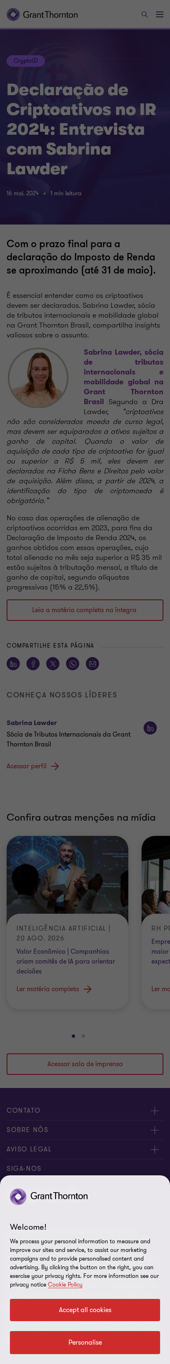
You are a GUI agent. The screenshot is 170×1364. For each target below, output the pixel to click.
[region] (85, 1269)
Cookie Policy (65, 1285)
